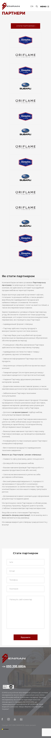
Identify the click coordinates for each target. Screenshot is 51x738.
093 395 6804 (14, 666)
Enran (11, 6)
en (31, 6)
